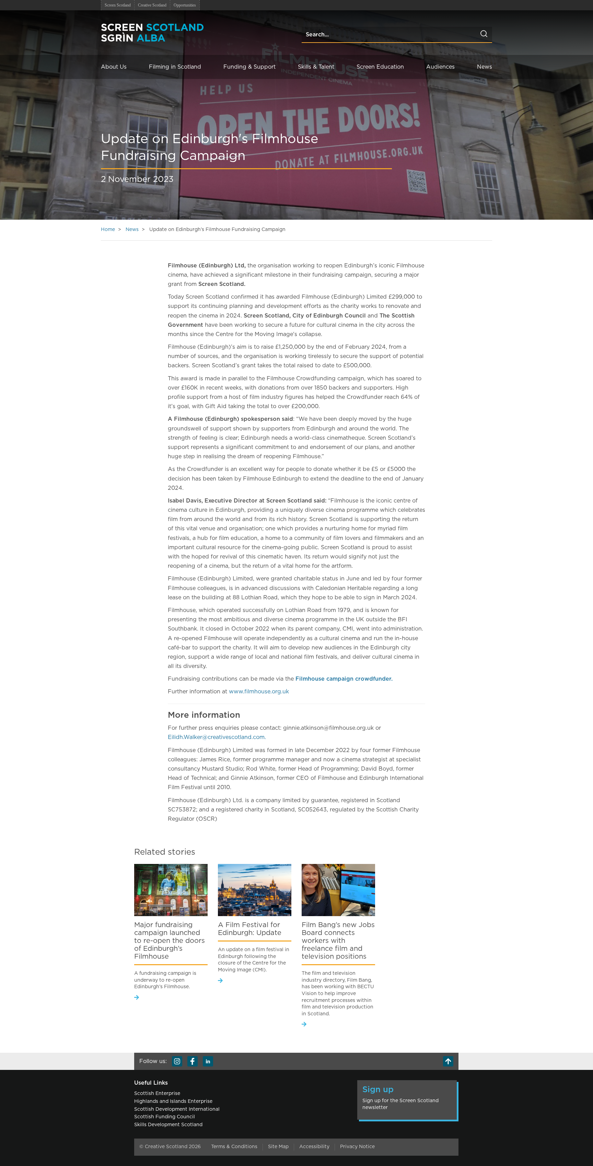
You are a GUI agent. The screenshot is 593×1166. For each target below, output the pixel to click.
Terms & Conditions (234, 1146)
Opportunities (185, 5)
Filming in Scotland (175, 67)
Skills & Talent (316, 67)
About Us (114, 67)
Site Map (278, 1146)
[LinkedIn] (208, 1061)
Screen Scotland (118, 5)
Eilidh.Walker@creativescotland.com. (217, 737)
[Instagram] (177, 1061)
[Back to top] (448, 1061)
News (484, 67)
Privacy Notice (357, 1146)
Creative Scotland (152, 5)
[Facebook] (192, 1061)
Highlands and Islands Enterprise (173, 1101)
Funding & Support (249, 67)
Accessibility (314, 1146)
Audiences (440, 67)
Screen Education (380, 67)
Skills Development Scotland (168, 1124)
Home (108, 229)
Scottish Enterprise (157, 1093)
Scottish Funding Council (164, 1117)
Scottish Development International (177, 1109)
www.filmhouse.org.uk (259, 691)
